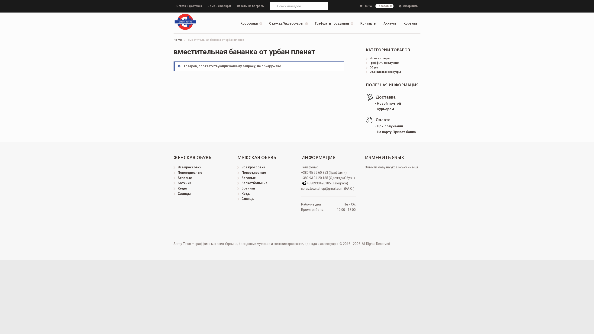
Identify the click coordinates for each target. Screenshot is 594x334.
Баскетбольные (254, 183)
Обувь (374, 67)
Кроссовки (249, 23)
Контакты (368, 23)
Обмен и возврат (219, 6)
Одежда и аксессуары (385, 72)
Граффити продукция (332, 23)
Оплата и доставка (189, 6)
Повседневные (190, 172)
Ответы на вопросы (251, 6)
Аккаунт (390, 23)
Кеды (182, 188)
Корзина (410, 23)
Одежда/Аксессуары (286, 23)
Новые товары (380, 58)
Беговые (185, 178)
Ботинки (184, 183)
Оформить (410, 6)
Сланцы (184, 194)
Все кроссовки (189, 167)
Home (178, 40)
